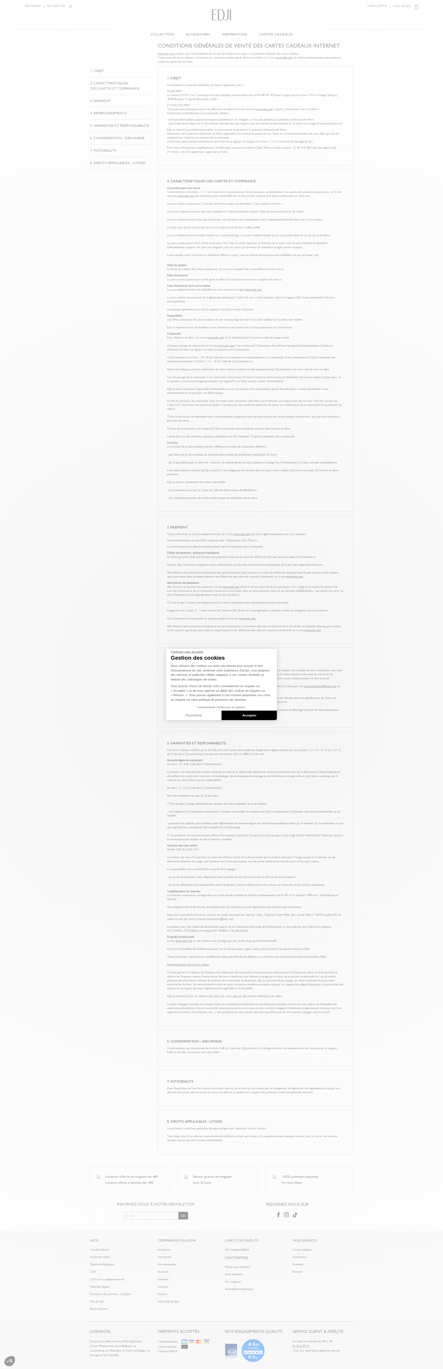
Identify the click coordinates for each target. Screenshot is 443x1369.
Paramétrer (194, 715)
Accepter (249, 715)
